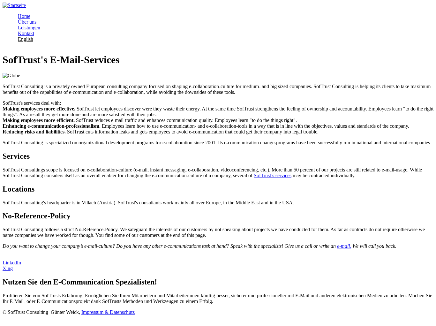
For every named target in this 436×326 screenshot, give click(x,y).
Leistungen (29, 27)
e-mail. (344, 246)
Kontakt (26, 33)
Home (24, 16)
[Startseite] (14, 5)
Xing (8, 268)
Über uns (27, 22)
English (25, 39)
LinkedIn (12, 262)
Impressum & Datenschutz (108, 312)
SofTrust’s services (272, 175)
